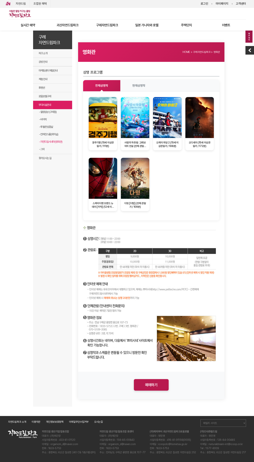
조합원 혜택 (40, 3)
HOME (186, 51)
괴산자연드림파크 (67, 25)
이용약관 (36, 421)
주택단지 (186, 25)
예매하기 (151, 385)
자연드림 (21, 3)
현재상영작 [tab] (138, 85)
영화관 (216, 51)
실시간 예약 (28, 25)
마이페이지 (222, 3)
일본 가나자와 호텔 (146, 25)
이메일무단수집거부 (79, 421)
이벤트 (226, 25)
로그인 (204, 3)
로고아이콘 (19, 13)
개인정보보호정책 (54, 421)
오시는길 (98, 421)
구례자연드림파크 (107, 25)
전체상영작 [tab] (101, 85)
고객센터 (241, 3)
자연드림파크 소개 (17, 421)
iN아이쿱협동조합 (8, 3)
